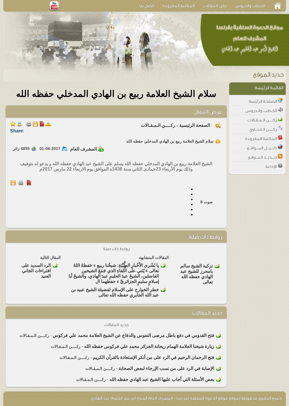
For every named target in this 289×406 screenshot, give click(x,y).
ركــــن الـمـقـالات (158, 125)
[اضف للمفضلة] (13, 125)
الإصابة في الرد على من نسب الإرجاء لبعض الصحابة (166, 368)
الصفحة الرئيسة (263, 101)
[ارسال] (19, 125)
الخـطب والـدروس (261, 110)
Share (16, 130)
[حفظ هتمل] (35, 125)
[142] (48, 125)
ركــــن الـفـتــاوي (263, 129)
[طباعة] (29, 125)
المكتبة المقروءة (178, 5)
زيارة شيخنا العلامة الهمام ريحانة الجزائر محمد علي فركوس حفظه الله (149, 346)
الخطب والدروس (250, 5)
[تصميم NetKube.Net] (15, 398)
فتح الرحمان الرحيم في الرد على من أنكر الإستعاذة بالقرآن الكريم (153, 357)
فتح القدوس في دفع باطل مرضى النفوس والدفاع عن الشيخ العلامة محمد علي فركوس (133, 335)
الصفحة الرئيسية (194, 125)
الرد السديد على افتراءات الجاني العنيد (36, 270)
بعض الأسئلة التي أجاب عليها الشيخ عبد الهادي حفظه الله (162, 379)
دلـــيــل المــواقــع (262, 148)
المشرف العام (83, 149)
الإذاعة (271, 166)
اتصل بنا (146, 5)
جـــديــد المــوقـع (263, 157)
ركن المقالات (214, 5)
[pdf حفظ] (42, 125)
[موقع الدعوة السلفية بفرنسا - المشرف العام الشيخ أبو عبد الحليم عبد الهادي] (249, 39)
